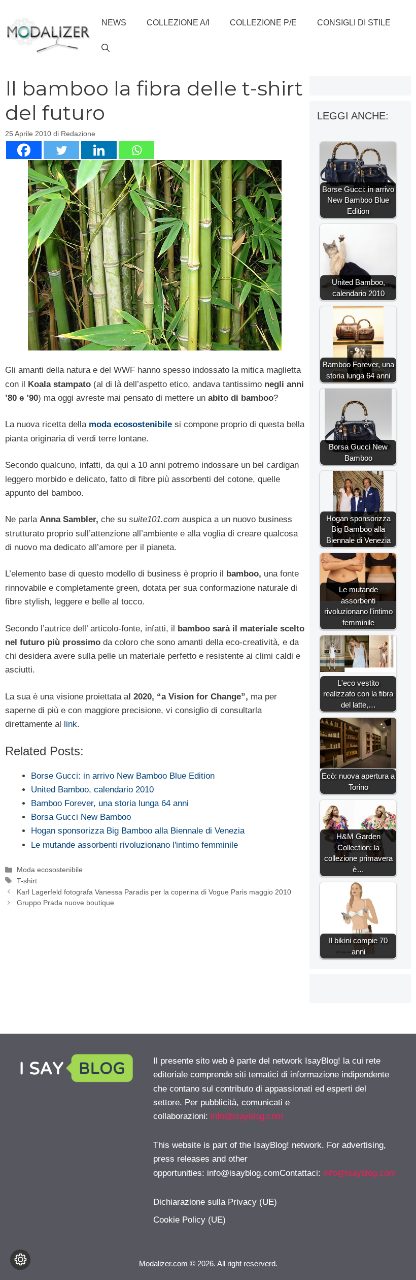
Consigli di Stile (354, 22)
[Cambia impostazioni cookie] (20, 1260)
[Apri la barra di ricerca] (105, 48)
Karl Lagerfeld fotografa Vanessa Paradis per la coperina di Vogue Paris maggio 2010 (154, 892)
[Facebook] (24, 150)
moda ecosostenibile (130, 424)
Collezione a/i (178, 22)
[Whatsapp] (136, 150)
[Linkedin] (99, 150)
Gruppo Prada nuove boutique (65, 903)
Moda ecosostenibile (50, 870)
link (70, 724)
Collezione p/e (263, 22)
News (113, 22)
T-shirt (27, 881)
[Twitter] (61, 150)
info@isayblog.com (247, 1116)
